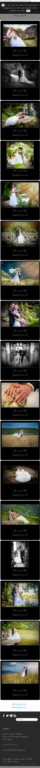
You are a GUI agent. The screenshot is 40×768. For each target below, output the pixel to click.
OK (28, 11)
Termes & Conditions (29, 764)
